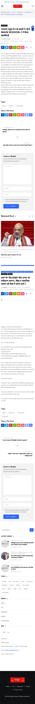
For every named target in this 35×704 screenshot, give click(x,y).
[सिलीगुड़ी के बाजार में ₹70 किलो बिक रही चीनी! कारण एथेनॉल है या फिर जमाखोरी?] (5, 544)
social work (5, 416)
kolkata (18, 585)
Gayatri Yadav (7, 39)
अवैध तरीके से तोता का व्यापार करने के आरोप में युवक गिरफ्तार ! (17, 145)
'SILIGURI (4, 412)
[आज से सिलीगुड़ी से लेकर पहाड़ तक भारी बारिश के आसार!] (5, 568)
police (3, 589)
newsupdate (7, 251)
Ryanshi (5, 287)
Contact (3, 616)
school (4, 106)
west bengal (19, 106)
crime (19, 552)
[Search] (33, 6)
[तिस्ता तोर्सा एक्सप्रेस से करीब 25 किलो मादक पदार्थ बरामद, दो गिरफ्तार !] (5, 556)
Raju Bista (15, 251)
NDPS (27, 552)
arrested (14, 552)
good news (11, 412)
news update (21, 412)
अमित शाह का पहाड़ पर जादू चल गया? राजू (11, 255)
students (11, 106)
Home (2, 603)
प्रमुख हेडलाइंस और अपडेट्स (6, 249)
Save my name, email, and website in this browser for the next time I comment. (17, 200)
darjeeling (25, 249)
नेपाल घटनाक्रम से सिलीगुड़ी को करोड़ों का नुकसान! (15, 440)
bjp (20, 249)
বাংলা (2, 607)
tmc (20, 589)
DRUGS (23, 552)
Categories (4, 612)
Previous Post (9, 127)
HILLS (2, 251)
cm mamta (16, 581)
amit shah (16, 249)
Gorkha (31, 249)
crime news (30, 581)
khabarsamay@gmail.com (12, 650)
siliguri (15, 589)
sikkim (9, 589)
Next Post (27, 143)
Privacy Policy (5, 620)
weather (26, 589)
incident (12, 585)
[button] (29, 216)
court (22, 581)
